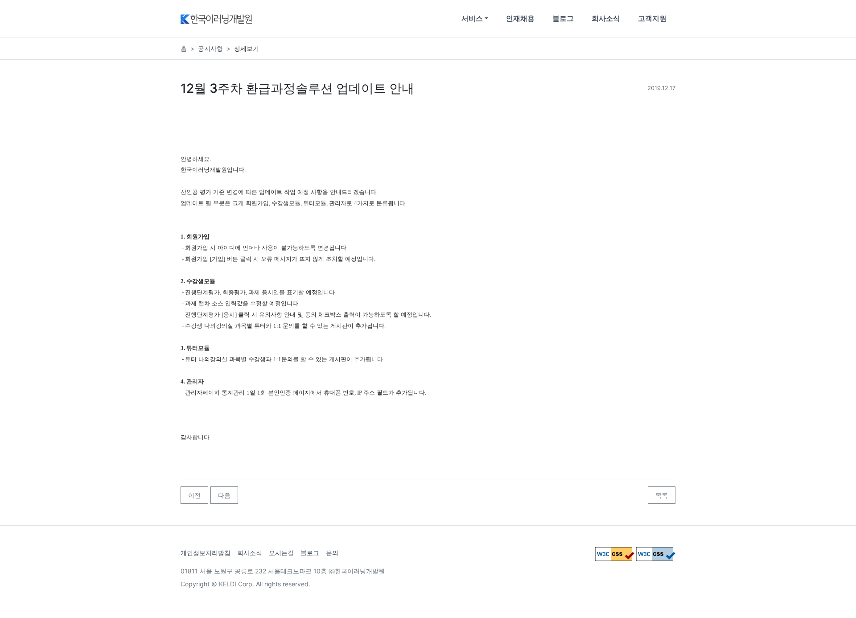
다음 (224, 495)
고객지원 (652, 18)
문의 (332, 552)
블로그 (563, 18)
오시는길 (281, 552)
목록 (661, 495)
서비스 (472, 18)
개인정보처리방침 (205, 552)
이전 (194, 495)
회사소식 (606, 18)
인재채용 (520, 18)
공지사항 (210, 48)
